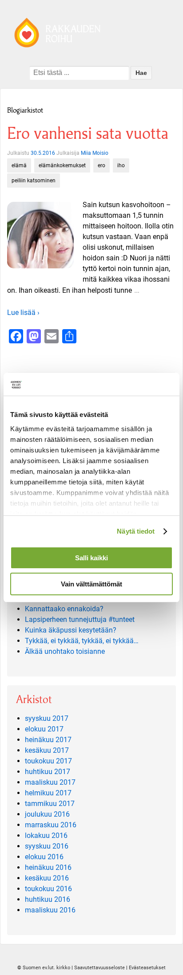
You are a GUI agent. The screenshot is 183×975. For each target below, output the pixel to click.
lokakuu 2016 (46, 835)
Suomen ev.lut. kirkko (46, 968)
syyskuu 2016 (46, 846)
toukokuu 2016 (48, 889)
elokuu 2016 (44, 857)
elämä (19, 165)
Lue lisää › (23, 312)
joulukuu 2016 (47, 814)
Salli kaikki (91, 558)
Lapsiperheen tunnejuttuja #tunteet (80, 619)
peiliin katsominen (34, 180)
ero (101, 165)
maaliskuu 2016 (50, 910)
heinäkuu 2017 (48, 739)
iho (121, 165)
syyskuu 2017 (46, 718)
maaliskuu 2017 (50, 782)
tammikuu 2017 (50, 803)
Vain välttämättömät (91, 584)
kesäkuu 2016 (47, 878)
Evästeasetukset (147, 968)
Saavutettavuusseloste (99, 968)
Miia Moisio (94, 153)
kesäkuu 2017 (47, 750)
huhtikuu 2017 (47, 771)
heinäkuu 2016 (48, 867)
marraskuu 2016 (50, 825)
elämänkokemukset (62, 165)
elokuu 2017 (44, 729)
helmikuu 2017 (48, 793)
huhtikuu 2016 (47, 899)
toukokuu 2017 (48, 761)
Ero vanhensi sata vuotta (87, 133)
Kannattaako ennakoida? (64, 609)
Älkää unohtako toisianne (65, 651)
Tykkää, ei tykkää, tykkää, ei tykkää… (82, 641)
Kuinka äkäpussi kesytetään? (70, 630)
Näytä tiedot (136, 531)
